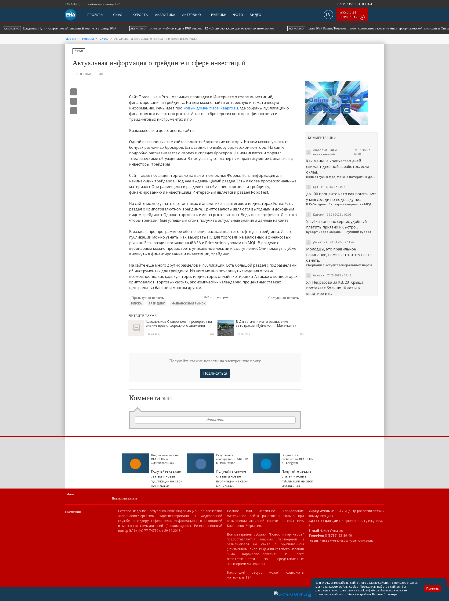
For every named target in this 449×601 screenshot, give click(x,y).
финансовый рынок (189, 303)
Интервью (191, 14)
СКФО (117, 14)
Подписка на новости (124, 498)
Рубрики (218, 14)
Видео (255, 14)
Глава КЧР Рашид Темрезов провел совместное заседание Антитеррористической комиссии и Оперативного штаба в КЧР (219, 28)
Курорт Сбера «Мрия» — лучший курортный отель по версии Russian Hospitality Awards (341, 232)
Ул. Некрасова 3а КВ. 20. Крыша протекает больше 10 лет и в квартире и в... (334, 288)
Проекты (95, 14)
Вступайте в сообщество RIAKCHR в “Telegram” (297, 459)
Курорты (140, 14)
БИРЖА (136, 303)
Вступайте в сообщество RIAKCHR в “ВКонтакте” (232, 459)
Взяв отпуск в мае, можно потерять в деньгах (341, 177)
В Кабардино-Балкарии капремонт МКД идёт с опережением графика (341, 204)
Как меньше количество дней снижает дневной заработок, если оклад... (337, 166)
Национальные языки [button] (355, 4)
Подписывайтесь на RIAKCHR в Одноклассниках (164, 459)
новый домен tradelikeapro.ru (210, 108)
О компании (72, 512)
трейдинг (157, 303)
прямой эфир (350, 15)
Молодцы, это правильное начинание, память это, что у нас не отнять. (339, 254)
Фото (238, 14)
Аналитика (165, 14)
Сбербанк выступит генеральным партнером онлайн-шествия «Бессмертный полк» (341, 265)
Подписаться (215, 373)
